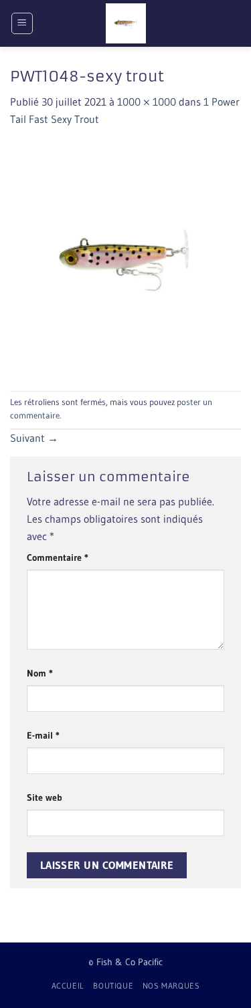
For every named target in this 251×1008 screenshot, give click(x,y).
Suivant (34, 438)
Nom (40, 673)
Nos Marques (171, 986)
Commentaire (57, 557)
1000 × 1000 (146, 101)
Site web (44, 797)
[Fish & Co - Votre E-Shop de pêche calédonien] (126, 23)
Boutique (113, 986)
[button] (22, 23)
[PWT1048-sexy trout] (125, 258)
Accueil (68, 986)
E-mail (43, 735)
